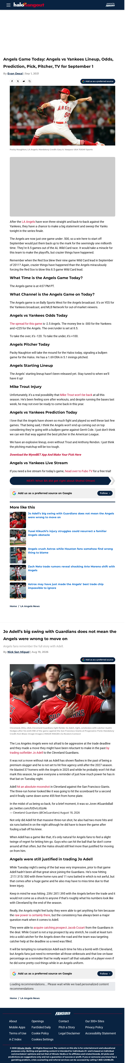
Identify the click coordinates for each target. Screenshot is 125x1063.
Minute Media (24, 1048)
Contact (64, 1021)
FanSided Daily (41, 1027)
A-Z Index (15, 1039)
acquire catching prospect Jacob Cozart (59, 927)
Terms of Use (17, 1033)
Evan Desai (15, 73)
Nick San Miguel (18, 652)
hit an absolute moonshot (33, 786)
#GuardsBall (105, 803)
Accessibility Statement (100, 1033)
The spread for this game (26, 323)
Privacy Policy (94, 1027)
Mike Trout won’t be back (76, 395)
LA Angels (28, 221)
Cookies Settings (42, 1039)
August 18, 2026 (70, 812)
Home (13, 606)
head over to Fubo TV (78, 471)
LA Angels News (30, 606)
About (13, 1021)
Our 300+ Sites (94, 1021)
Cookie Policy (40, 1033)
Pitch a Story (67, 1027)
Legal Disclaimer (69, 1033)
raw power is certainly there (32, 915)
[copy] (29, 81)
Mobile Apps (17, 1027)
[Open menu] (8, 5)
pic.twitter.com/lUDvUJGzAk (28, 808)
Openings (38, 1021)
